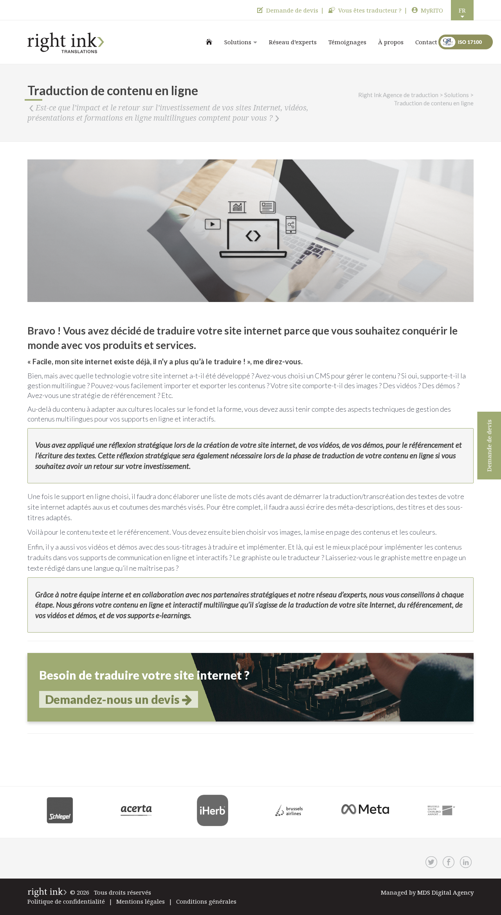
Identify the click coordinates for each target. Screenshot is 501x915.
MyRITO (432, 10)
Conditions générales (206, 901)
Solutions (237, 42)
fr (462, 10)
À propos (391, 42)
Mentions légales (140, 901)
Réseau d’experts (293, 42)
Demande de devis (292, 10)
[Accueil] (209, 41)
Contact (426, 42)
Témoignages (347, 42)
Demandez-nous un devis (113, 699)
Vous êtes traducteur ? (370, 10)
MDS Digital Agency (445, 892)
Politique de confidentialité (66, 901)
